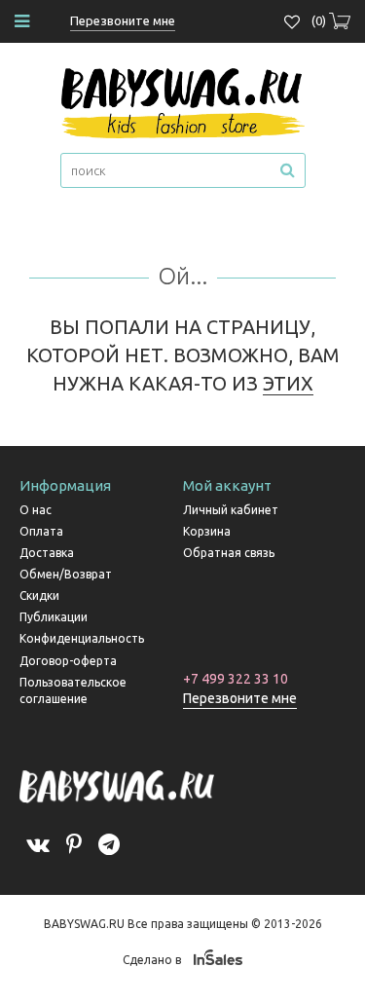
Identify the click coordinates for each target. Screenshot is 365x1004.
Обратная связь (228, 552)
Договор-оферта (68, 660)
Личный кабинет (230, 509)
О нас (35, 509)
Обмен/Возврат (65, 574)
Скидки (39, 595)
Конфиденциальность (81, 638)
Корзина (207, 531)
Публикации (53, 617)
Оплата (41, 531)
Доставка (46, 552)
